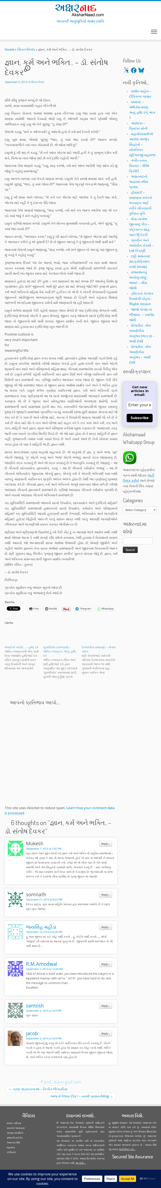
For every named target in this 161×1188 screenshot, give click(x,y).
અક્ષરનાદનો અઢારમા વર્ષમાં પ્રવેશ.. (138, 181)
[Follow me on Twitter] (6, 32)
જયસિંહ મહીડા (41, 926)
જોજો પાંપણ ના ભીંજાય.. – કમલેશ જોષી (141, 314)
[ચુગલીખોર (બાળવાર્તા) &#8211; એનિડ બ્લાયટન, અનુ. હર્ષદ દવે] (62, 662)
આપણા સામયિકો (15, 1132)
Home (9, 49)
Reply (105, 843)
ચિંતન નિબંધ (26, 49)
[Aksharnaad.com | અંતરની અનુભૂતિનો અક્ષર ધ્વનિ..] (80, 10)
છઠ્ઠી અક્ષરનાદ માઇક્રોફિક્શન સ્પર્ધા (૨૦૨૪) (139, 261)
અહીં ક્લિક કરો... (127, 1149)
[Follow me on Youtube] (14, 32)
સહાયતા (11, 1147)
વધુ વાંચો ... (80, 1162)
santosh (35, 1005)
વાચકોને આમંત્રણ (16, 1127)
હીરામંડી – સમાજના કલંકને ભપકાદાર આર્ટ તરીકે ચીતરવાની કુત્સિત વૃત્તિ (140, 203)
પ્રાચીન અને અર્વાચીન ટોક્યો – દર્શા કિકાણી (141, 245)
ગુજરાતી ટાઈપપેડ (15, 1137)
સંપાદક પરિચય (14, 1123)
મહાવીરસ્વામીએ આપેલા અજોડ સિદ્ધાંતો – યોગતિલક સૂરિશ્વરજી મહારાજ (142, 144)
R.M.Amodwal (41, 963)
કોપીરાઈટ (11, 1152)
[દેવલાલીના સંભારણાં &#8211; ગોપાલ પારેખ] (101, 660)
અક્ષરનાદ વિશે (13, 1142)
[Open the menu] (154, 32)
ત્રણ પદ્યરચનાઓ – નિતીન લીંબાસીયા (38, 1089)
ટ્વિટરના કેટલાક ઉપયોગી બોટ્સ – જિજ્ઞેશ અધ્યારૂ (141, 298)
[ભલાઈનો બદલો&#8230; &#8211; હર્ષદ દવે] (24, 657)
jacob (32, 1033)
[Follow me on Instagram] (11, 32)
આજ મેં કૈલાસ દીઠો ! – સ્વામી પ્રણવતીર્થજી (81, 1096)
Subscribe (140, 418)
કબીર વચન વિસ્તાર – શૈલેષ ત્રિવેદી (139, 165)
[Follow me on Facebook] (9, 32)
